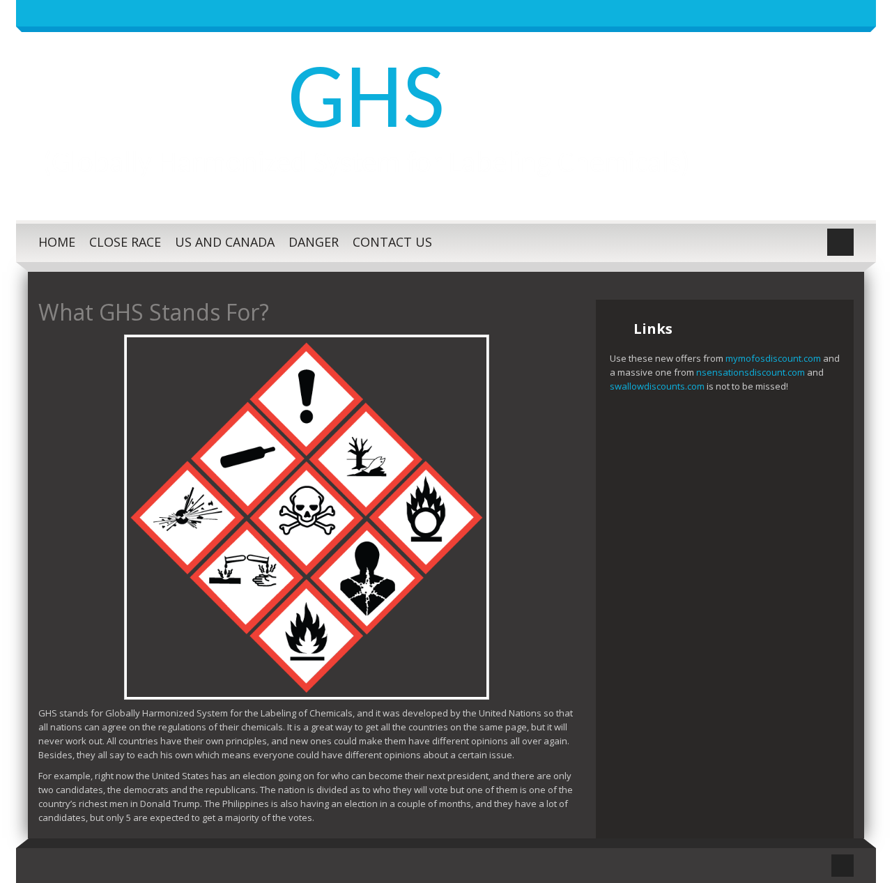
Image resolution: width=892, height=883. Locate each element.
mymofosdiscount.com (774, 358)
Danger (314, 241)
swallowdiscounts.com (657, 386)
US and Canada (225, 241)
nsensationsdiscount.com (750, 372)
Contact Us (392, 241)
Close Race (125, 241)
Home (56, 241)
